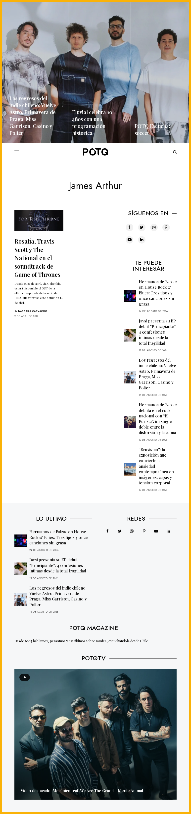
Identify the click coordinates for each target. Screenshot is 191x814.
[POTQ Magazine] (95, 152)
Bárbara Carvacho (33, 311)
